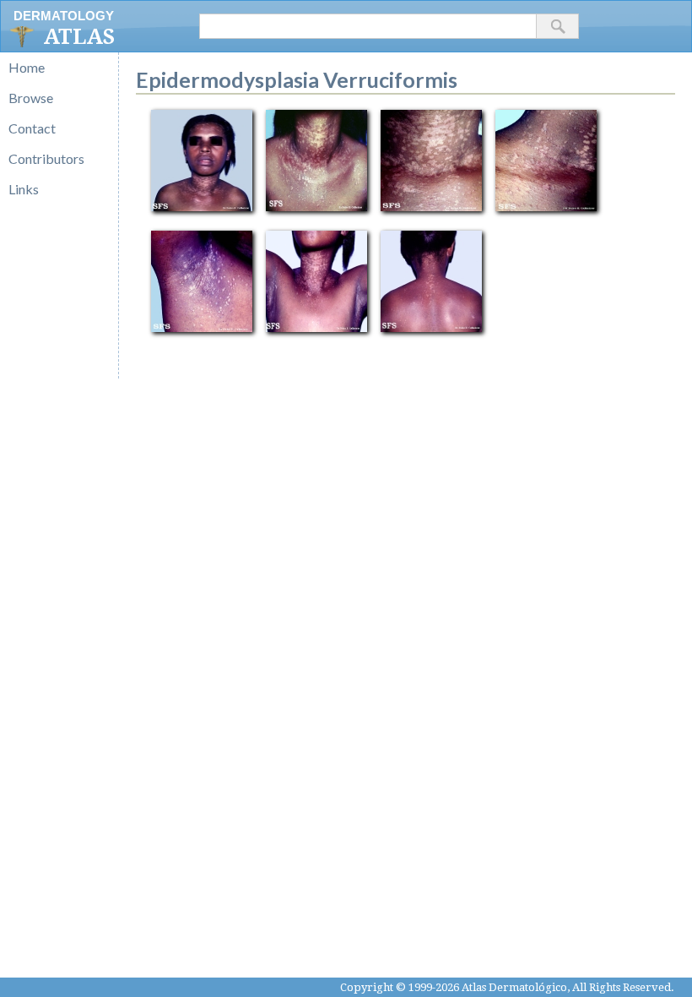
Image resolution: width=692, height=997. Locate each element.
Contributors (46, 158)
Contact (32, 128)
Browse (30, 98)
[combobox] (368, 26)
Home (26, 67)
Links (23, 189)
